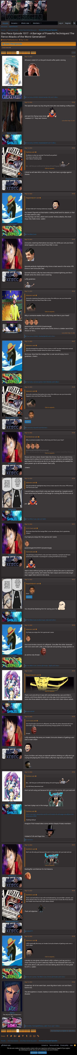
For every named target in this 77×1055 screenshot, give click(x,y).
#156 (73, 772)
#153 (73, 625)
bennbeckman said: (32, 437)
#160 (73, 982)
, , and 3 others (46, 977)
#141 (73, 56)
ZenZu (12, 1013)
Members (36, 23)
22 (28, 53)
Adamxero (12, 270)
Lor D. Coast (12, 224)
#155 (73, 716)
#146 (73, 291)
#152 (73, 579)
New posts (4, 26)
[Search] (74, 23)
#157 (73, 845)
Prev (4, 53)
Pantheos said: (30, 152)
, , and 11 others (43, 1026)
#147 (73, 341)
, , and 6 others (42, 97)
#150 (73, 478)
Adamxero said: (30, 295)
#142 (73, 102)
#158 (73, 890)
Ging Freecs (12, 87)
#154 (73, 671)
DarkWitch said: (30, 849)
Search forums (13, 26)
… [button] (10, 53)
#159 (73, 936)
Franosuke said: (30, 552)
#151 (73, 524)
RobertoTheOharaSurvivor (10, 40)
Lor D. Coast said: (31, 528)
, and (37, 427)
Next (33, 53)
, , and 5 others (41, 620)
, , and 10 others (41, 143)
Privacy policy (64, 1045)
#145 (73, 239)
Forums (5, 23)
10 (23, 53)
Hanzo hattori (12, 133)
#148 (73, 387)
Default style (6, 1045)
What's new (25, 23)
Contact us (45, 1045)
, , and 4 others (41, 336)
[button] (19, 23)
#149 (73, 433)
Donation (14, 23)
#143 (73, 148)
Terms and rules (54, 1045)
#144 (73, 194)
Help (71, 1045)
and (30, 711)
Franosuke (12, 509)
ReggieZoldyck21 (12, 179)
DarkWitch (12, 702)
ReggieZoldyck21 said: (32, 198)
